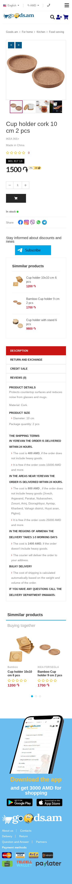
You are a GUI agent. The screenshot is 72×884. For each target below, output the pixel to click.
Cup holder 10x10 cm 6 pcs (41, 279)
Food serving (56, 31)
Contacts (25, 830)
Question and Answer (15, 841)
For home (27, 31)
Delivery (7, 836)
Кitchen (41, 31)
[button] (11, 45)
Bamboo (13, 667)
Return (23, 836)
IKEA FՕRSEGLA (48, 667)
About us (7, 830)
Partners (41, 841)
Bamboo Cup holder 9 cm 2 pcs (43, 300)
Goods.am (12, 31)
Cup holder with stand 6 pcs (41, 322)
